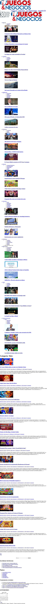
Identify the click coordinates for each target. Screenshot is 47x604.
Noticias (8, 321)
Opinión (8, 322)
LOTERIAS (4, 239)
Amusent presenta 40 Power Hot (7, 545)
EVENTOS (4, 129)
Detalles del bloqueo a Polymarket (13, 226)
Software (8, 97)
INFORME (4, 574)
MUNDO (8, 320)
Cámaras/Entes (9, 242)
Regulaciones (9, 207)
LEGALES (4, 201)
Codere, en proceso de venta (11, 127)
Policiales (8, 206)
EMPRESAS (4, 92)
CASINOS (4, 56)
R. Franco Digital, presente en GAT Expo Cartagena (17, 162)
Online (8, 168)
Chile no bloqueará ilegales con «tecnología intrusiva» (17, 216)
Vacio (6, 319)
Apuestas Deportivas (10, 165)
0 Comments (29, 369)
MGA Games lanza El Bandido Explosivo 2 (10, 480)
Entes (8, 202)
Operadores (9, 95)
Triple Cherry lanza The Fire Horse (8, 383)
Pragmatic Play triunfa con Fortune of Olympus (11, 513)
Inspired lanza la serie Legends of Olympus (15, 178)
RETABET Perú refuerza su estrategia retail (15, 295)
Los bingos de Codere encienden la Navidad (15, 54)
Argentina (8, 23)
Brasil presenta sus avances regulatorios (14, 237)
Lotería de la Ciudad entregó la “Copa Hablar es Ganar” (18, 305)
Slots (8, 169)
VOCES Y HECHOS (6, 318)
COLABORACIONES (31, 10)
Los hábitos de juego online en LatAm (13, 353)
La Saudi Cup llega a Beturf (11, 316)
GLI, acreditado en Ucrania (11, 106)
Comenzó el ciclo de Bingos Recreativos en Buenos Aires (18, 33)
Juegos (8, 94)
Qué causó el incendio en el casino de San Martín (16, 90)
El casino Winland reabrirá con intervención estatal (16, 582)
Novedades (9, 249)
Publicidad (9, 250)
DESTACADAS (3, 369)
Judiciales (8, 204)
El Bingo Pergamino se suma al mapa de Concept (16, 44)
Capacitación (9, 247)
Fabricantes (9, 93)
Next (1, 554)
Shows (8, 132)
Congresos (9, 130)
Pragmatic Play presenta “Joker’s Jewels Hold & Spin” (13, 448)
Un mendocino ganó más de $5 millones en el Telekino (16, 585)
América (8, 57)
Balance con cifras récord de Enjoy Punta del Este (16, 69)
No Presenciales (10, 166)
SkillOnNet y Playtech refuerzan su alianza (15, 280)
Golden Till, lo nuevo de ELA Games (8, 529)
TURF (3, 282)
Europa (8, 59)
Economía (9, 248)
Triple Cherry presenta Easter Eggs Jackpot (15, 188)
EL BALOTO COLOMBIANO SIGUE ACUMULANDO (17, 586)
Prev (1, 553)
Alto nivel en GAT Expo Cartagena (13, 141)
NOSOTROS (21, 10)
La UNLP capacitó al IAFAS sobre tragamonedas (15, 587)
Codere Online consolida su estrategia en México (16, 259)
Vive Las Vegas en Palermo (11, 80)
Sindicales (9, 323)
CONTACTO (14, 10)
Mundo (8, 24)
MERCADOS (5, 246)
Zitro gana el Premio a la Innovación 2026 (15, 117)
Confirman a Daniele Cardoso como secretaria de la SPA (18, 332)
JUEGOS (4, 164)
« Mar (1, 602)
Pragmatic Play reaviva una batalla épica (9, 399)
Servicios (8, 96)
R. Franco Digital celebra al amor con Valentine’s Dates (13, 367)
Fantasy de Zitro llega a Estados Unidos (9, 432)
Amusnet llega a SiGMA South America (14, 151)
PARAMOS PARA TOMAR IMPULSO (9, 563)
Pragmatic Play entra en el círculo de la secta (15, 199)
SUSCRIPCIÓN (42, 10)
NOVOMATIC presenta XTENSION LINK (15, 342)
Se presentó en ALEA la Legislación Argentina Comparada (18, 584)
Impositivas (9, 203)
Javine (3, 585)
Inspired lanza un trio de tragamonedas (9, 496)
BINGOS (4, 22)
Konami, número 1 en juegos (7, 415)
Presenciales (9, 167)
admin (26, 369)
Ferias (8, 131)
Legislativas (9, 205)
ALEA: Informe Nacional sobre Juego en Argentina (17, 269)
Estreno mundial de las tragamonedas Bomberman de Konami (14, 464)
